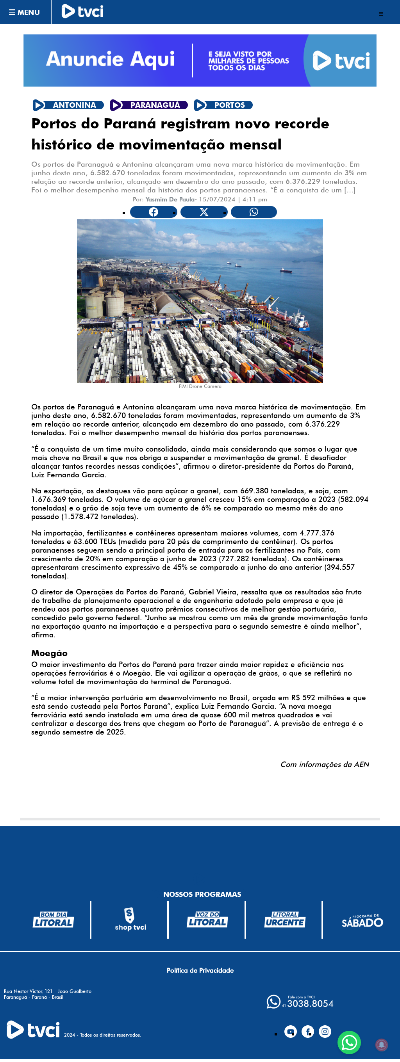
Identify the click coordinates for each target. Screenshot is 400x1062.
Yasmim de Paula (170, 199)
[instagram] (325, 1028)
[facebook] (308, 1028)
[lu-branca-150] (284, 919)
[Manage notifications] (381, 1045)
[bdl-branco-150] (53, 919)
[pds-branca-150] (362, 920)
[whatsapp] (300, 1001)
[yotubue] (290, 1028)
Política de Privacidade (200, 970)
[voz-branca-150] (207, 919)
